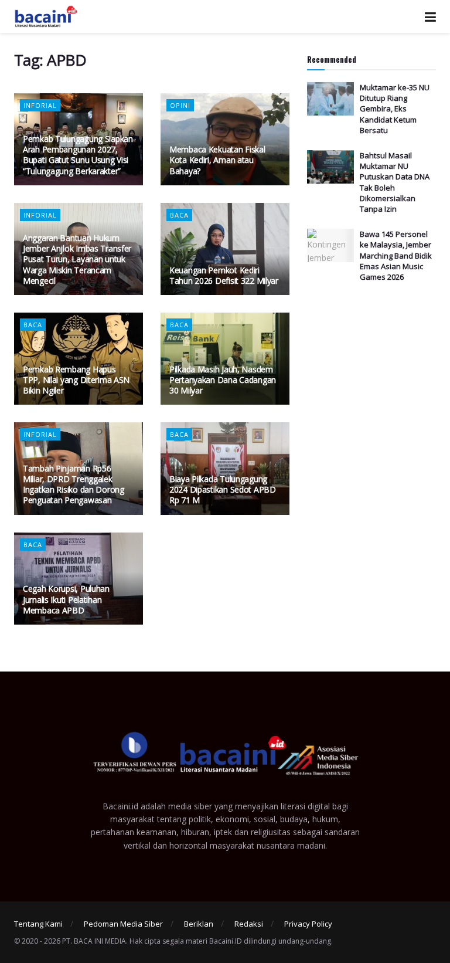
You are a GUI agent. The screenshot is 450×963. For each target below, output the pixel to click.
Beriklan (198, 923)
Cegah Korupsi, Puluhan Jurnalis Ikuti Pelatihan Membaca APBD (66, 599)
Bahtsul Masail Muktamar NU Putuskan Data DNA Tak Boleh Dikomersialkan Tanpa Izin (394, 182)
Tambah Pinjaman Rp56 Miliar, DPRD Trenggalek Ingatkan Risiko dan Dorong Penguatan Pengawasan (73, 484)
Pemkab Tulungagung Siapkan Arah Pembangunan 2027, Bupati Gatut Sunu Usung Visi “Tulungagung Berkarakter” (78, 155)
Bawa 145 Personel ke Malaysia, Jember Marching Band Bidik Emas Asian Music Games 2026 (396, 255)
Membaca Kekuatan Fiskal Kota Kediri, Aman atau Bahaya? (217, 160)
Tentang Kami (38, 923)
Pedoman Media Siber (123, 923)
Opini (180, 105)
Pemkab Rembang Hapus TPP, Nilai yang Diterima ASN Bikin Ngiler (76, 380)
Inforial (40, 105)
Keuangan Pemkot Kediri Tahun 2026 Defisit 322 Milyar (223, 275)
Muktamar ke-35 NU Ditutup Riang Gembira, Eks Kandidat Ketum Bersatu (394, 108)
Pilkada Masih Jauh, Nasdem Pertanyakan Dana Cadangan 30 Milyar (222, 380)
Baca (179, 215)
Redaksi (248, 923)
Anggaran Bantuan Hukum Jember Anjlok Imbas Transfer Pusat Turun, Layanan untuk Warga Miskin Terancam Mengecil (77, 259)
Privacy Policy (308, 923)
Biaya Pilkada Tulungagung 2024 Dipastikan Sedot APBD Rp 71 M (222, 489)
